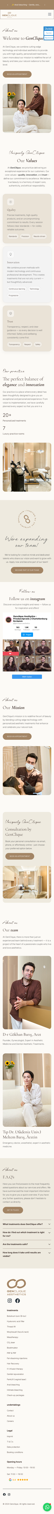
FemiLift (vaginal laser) (16, 1379)
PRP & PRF (11, 1353)
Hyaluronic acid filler (15, 1321)
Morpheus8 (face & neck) (18, 1332)
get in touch (13, 1210)
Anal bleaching (13, 1385)
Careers (10, 1421)
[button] (49, 14)
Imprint (10, 1436)
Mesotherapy (12, 1337)
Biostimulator (12, 1348)
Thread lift (11, 1326)
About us (11, 1416)
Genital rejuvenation (15, 1374)
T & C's (10, 1442)
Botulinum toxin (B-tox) (16, 1316)
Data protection (13, 1447)
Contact (10, 1410)
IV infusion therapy (15, 1369)
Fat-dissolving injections (17, 1358)
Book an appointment (17, 74)
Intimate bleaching (15, 1390)
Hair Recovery (13, 1363)
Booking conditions (15, 1452)
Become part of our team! (27, 570)
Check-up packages (15, 1395)
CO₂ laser (11, 1342)
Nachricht (49, 38)
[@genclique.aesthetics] (8, 619)
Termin (49, 33)
